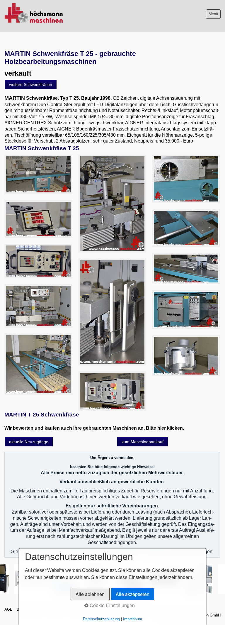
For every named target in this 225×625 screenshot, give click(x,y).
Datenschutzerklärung (101, 619)
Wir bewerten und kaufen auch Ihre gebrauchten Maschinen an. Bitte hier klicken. (94, 428)
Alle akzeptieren (132, 594)
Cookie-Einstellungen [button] (111, 605)
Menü (213, 14)
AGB (8, 609)
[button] (30, 84)
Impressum (132, 619)
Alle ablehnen (90, 594)
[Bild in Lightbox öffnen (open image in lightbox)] (38, 174)
